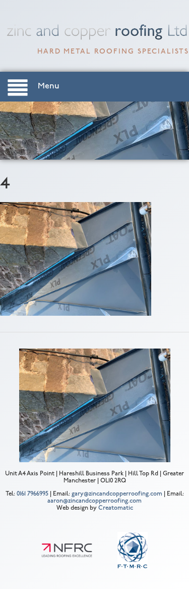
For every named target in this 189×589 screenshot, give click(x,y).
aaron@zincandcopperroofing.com (94, 501)
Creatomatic (115, 508)
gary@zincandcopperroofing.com (117, 494)
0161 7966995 (32, 494)
